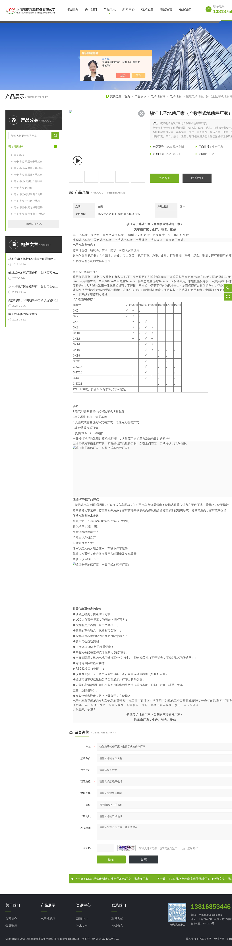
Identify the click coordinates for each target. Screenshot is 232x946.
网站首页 (72, 9)
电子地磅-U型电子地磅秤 (28, 181)
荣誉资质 (11, 925)
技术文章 (147, 9)
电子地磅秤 (158, 96)
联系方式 (117, 918)
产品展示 (109, 9)
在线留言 (166, 9)
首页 (127, 96)
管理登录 (219, 938)
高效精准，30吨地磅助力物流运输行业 (33, 300)
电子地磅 (175, 96)
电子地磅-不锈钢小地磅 (27, 200)
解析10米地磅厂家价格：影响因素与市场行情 (33, 272)
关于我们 (91, 9)
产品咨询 (164, 178)
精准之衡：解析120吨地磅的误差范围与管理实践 (33, 258)
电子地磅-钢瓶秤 (23, 187)
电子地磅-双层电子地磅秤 (28, 168)
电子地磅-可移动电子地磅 (28, 194)
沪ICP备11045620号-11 (105, 938)
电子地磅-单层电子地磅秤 (28, 161)
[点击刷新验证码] (126, 848)
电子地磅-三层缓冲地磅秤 (28, 174)
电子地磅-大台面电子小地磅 (29, 213)
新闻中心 (128, 9)
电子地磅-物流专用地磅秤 (28, 207)
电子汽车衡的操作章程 (22, 314)
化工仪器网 (205, 938)
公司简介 (11, 918)
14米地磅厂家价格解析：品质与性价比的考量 (33, 286)
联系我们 (185, 9)
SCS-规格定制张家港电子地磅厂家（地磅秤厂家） (118, 878)
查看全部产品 (34, 223)
